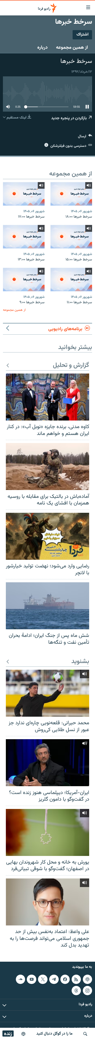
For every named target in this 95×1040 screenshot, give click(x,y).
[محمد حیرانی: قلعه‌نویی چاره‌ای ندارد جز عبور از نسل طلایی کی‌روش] (47, 693)
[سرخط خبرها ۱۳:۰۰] (24, 236)
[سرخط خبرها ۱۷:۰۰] (24, 194)
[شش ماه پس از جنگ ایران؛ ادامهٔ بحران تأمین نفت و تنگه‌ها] (47, 605)
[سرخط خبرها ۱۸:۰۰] (71, 194)
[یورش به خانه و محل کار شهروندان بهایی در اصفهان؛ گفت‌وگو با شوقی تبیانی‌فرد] (47, 832)
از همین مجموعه (72, 47)
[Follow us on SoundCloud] (20, 979)
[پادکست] (23, 1034)
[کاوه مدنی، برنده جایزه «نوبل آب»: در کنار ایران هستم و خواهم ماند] (47, 397)
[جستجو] (85, 1034)
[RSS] (76, 979)
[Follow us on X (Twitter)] (42, 979)
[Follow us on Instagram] (87, 990)
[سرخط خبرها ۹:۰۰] (24, 279)
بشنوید (80, 662)
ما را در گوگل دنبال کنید (54, 1034)
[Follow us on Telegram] (53, 979)
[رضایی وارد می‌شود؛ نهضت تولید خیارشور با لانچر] (47, 536)
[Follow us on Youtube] (31, 979)
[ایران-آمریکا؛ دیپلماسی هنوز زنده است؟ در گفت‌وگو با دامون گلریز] (47, 762)
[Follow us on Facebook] (65, 979)
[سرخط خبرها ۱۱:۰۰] (71, 279)
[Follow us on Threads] (76, 990)
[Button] (85, 137)
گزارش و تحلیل (71, 365)
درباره (42, 47)
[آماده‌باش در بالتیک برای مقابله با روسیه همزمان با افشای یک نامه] (47, 466)
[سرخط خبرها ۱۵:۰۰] (71, 236)
